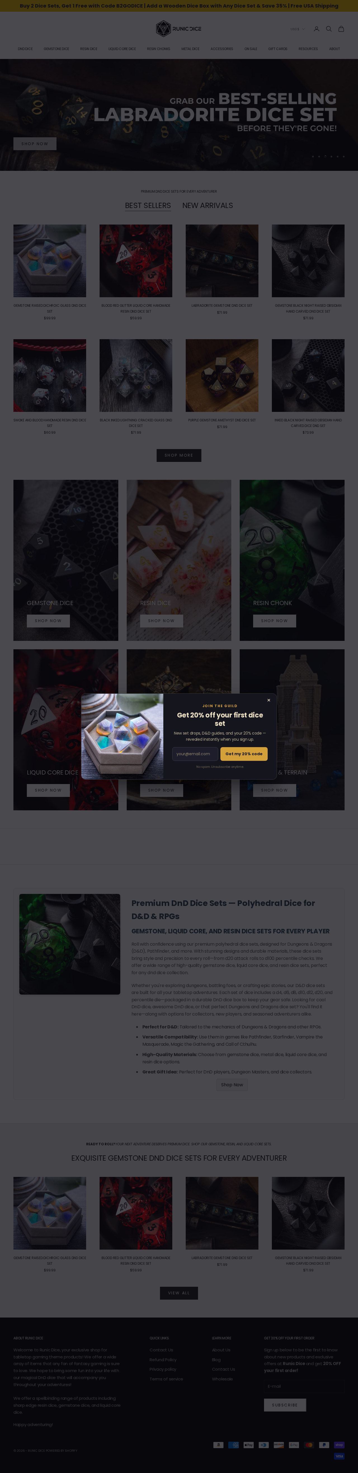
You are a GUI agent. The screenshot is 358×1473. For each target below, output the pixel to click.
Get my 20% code (244, 754)
